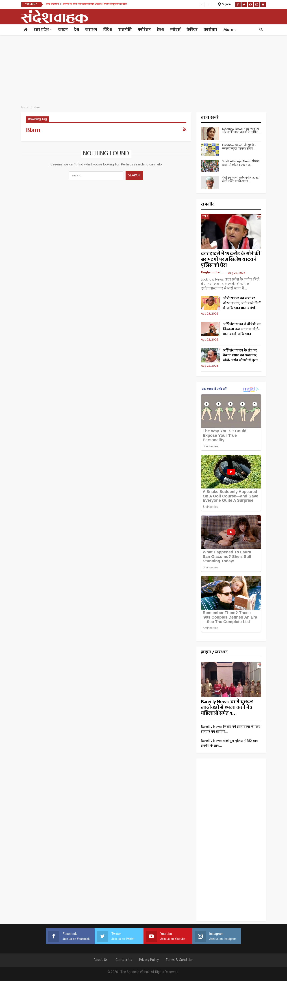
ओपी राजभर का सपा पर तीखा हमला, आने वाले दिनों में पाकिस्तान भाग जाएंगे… (242, 303)
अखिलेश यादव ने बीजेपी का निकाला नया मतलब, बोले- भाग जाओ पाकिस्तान (242, 329)
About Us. (100, 960)
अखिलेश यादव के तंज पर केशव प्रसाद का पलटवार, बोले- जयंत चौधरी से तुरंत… (242, 355)
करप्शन (91, 30)
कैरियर (192, 30)
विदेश (107, 30)
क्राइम (63, 30)
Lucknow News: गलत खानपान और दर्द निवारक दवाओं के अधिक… (241, 130)
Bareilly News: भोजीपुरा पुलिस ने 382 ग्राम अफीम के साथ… (229, 743)
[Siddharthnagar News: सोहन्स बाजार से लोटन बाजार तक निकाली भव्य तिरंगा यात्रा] (210, 166)
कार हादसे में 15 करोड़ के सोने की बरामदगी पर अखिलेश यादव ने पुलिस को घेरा (86, 4)
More (228, 30)
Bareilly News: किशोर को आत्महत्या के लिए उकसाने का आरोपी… (230, 729)
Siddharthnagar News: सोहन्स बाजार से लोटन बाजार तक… (240, 163)
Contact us (123, 960)
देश (76, 30)
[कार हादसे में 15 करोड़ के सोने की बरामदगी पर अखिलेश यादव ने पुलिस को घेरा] (231, 231)
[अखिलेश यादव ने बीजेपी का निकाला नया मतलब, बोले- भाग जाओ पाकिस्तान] (210, 329)
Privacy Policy (149, 960)
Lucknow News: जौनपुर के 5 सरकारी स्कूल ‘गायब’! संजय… (239, 147)
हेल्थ (160, 30)
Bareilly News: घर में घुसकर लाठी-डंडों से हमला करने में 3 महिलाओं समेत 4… (227, 708)
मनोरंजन (144, 30)
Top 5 (205, 216)
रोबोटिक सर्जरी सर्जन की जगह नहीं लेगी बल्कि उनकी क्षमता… (240, 179)
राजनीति (125, 30)
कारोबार (210, 30)
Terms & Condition (180, 960)
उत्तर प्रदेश (41, 30)
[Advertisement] (143, 69)
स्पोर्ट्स (175, 30)
